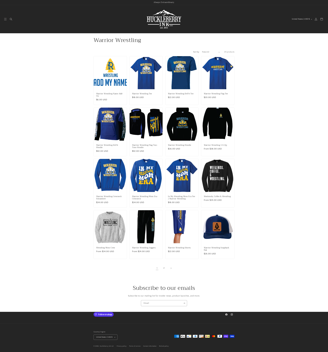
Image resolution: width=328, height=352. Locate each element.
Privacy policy (122, 346)
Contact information (150, 346)
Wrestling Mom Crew (105, 248)
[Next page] (171, 268)
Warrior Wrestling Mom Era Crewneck (144, 197)
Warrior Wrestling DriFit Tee (180, 94)
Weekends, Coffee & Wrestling (217, 196)
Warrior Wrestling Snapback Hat (216, 249)
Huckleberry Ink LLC (107, 346)
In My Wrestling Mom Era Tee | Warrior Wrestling (181, 197)
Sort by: (196, 52)
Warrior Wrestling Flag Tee (216, 94)
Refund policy (164, 346)
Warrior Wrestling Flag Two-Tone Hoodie (145, 146)
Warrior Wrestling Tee (142, 94)
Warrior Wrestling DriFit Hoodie (107, 146)
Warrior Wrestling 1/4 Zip (215, 145)
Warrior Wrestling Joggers (144, 248)
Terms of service (135, 346)
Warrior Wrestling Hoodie (179, 145)
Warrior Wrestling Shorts (179, 248)
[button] (5, 19)
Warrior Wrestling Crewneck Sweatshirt (109, 197)
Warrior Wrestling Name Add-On (109, 95)
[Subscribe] (184, 303)
